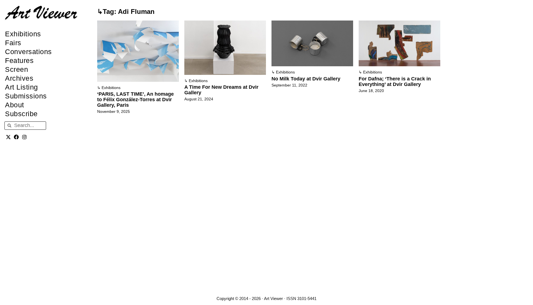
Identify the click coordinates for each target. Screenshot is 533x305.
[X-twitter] (8, 137)
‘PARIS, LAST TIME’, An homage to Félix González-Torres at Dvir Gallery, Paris (135, 99)
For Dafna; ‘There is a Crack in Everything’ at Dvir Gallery (395, 81)
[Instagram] (25, 137)
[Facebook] (16, 137)
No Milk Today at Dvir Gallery (305, 79)
